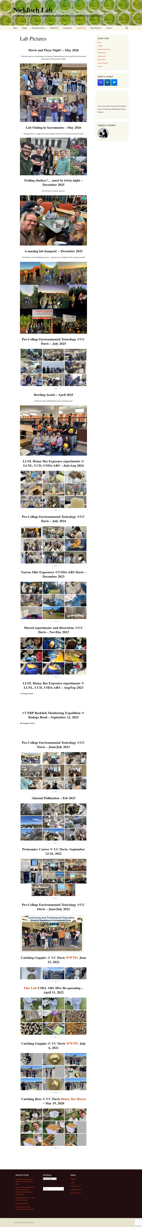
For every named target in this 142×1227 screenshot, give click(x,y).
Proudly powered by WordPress (24, 1222)
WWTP (71, 957)
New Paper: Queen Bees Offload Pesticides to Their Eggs (24, 1181)
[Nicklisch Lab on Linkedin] (107, 82)
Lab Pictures (81, 28)
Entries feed (75, 1186)
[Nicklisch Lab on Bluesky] (114, 82)
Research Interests (38, 28)
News (15, 28)
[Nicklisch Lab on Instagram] (101, 82)
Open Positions (96, 28)
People (24, 28)
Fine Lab (30, 987)
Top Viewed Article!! (22, 1203)
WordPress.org (76, 1193)
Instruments (67, 28)
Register (73, 1179)
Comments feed (76, 1189)
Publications (54, 28)
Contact (109, 28)
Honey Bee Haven (73, 1098)
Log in (72, 1183)
